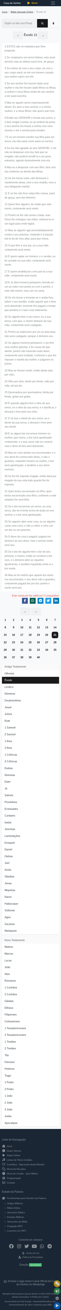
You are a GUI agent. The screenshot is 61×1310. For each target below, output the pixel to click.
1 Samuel (10, 727)
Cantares (10, 815)
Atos (7, 974)
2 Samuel (10, 734)
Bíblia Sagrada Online (22, 12)
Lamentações (12, 836)
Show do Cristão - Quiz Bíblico (22, 1173)
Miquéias (10, 890)
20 (46, 635)
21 (55, 635)
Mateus (9, 946)
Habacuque (11, 903)
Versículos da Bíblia (17, 1221)
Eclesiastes (11, 809)
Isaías (8, 822)
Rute (7, 720)
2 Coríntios (11, 994)
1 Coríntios (11, 987)
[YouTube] (34, 1246)
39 (30, 657)
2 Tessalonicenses (15, 1035)
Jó (6, 788)
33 (38, 649)
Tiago (8, 1075)
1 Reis (8, 741)
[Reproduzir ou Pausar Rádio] (57, 1305)
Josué (8, 707)
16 (13, 635)
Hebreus (9, 1068)
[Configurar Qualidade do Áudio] (57, 1298)
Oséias (9, 856)
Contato (10, 1182)
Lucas (8, 960)
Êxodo (8, 680)
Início (4, 12)
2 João (8, 1102)
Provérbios (11, 802)
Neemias (10, 775)
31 (21, 649)
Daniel (8, 849)
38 (21, 657)
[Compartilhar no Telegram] (40, 601)
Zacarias (10, 924)
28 (55, 642)
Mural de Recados (16, 1169)
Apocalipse (11, 1123)
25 (30, 642)
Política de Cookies (40, 1297)
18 (30, 635)
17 (21, 635)
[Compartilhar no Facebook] (25, 601)
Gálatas (9, 1001)
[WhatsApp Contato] (42, 1246)
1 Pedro (9, 1082)
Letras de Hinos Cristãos (19, 1160)
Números (10, 693)
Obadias (9, 876)
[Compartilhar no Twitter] (48, 601)
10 (21, 627)
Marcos (9, 953)
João (7, 967)
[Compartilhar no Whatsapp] (33, 601)
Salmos (9, 795)
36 (5, 657)
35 (55, 649)
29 (5, 649)
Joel (7, 863)
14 (55, 627)
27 (46, 642)
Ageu (8, 917)
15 (5, 635)
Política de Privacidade (32, 1257)
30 (13, 649)
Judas (8, 1116)
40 (38, 657)
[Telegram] (50, 1246)
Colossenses (12, 1021)
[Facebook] (11, 1246)
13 (46, 627)
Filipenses (11, 1014)
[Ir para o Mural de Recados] (57, 1283)
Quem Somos (13, 1150)
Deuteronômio (13, 700)
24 (21, 642)
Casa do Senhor (12, 3)
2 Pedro (9, 1089)
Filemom (10, 1062)
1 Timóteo (10, 1041)
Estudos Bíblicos (15, 1217)
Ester (8, 781)
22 (5, 642)
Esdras (9, 768)
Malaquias (11, 930)
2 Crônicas (11, 761)
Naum (8, 896)
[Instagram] (19, 1246)
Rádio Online (13, 1155)
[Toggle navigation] (53, 3)
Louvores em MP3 (16, 1230)
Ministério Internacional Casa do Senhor (20, 1294)
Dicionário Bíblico (16, 1212)
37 (13, 657)
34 (46, 649)
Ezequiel (10, 842)
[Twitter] (27, 1246)
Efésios (9, 1008)
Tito (7, 1055)
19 (38, 635)
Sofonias (10, 910)
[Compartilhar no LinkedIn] (56, 601)
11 (30, 627)
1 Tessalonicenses (15, 1028)
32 (30, 649)
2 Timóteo (10, 1048)
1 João (8, 1095)
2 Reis (8, 748)
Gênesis (9, 673)
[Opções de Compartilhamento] (57, 1291)
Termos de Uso (32, 1253)
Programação (13, 1178)
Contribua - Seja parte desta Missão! (25, 1164)
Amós (8, 869)
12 (38, 627)
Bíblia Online (13, 1208)
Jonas (8, 883)
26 (38, 642)
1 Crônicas (11, 754)
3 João (8, 1109)
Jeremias (10, 829)
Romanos (10, 980)
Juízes (8, 714)
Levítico (9, 687)
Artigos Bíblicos (15, 1203)
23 (13, 642)
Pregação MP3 (14, 1226)
